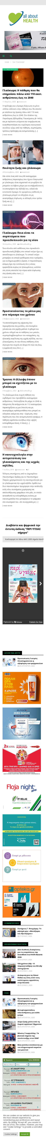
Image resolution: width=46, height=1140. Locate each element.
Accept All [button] (24, 1134)
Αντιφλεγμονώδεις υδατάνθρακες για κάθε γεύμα (29, 1012)
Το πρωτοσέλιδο (10, 69)
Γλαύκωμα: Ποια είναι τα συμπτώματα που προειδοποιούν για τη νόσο (20, 236)
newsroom (22, 102)
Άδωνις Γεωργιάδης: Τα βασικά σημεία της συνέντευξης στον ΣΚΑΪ (28, 1035)
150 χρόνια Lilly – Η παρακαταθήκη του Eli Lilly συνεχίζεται (30, 966)
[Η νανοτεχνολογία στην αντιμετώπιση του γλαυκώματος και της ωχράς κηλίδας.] (23, 442)
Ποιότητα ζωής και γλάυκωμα (22, 168)
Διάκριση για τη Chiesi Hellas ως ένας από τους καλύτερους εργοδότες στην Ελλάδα (29, 979)
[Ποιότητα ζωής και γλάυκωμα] (23, 152)
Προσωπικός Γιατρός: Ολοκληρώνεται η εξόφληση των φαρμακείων (30, 661)
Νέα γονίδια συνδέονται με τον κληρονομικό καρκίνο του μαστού (30, 1047)
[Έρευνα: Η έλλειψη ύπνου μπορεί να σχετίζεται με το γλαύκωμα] (23, 366)
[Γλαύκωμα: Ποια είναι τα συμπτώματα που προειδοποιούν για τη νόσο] (23, 220)
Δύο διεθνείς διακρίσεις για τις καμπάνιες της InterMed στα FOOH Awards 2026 (30, 953)
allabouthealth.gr (25, 244)
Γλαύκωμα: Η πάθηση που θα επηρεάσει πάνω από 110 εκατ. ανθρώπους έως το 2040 (22, 94)
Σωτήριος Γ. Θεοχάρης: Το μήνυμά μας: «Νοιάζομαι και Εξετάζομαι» (29, 931)
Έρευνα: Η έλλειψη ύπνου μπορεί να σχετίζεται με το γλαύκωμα (20, 383)
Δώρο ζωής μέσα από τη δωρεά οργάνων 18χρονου (30, 1023)
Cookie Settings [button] (11, 1134)
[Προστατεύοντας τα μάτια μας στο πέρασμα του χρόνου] (23, 295)
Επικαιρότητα (9, 141)
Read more (7, 134)
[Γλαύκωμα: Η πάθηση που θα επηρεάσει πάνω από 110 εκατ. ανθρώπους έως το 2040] (23, 77)
